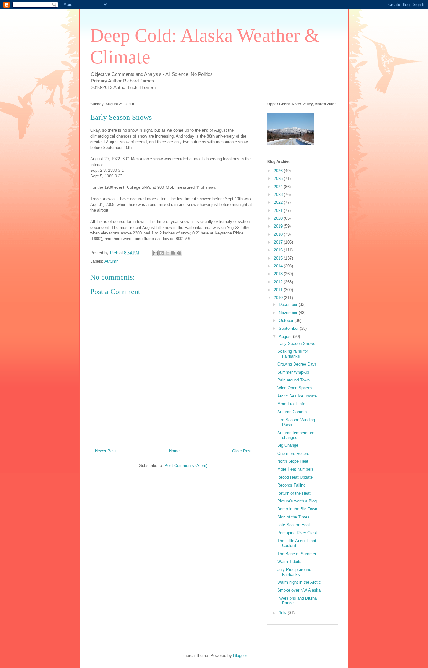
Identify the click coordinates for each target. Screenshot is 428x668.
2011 (279, 289)
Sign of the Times (293, 517)
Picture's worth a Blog (297, 501)
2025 (279, 178)
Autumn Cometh (292, 411)
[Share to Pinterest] (179, 253)
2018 (279, 234)
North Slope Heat (292, 461)
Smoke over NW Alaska (299, 590)
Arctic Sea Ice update (297, 396)
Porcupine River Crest (297, 532)
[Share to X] (167, 253)
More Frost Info (291, 404)
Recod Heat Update (295, 477)
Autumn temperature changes (295, 435)
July (283, 613)
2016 (279, 250)
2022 (279, 202)
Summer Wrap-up (293, 372)
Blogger (240, 655)
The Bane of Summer (296, 553)
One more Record (293, 453)
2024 (279, 186)
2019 (279, 226)
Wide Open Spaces (294, 388)
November (289, 312)
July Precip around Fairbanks (294, 572)
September (289, 328)
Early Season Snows (296, 343)
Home (174, 451)
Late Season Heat (293, 525)
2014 (279, 266)
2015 (279, 258)
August (286, 336)
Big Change (287, 445)
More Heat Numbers (295, 469)
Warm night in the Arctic (299, 582)
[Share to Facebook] (173, 253)
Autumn (111, 261)
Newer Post (105, 451)
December (289, 304)
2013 (279, 273)
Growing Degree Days (297, 364)
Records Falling (291, 485)
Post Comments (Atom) (185, 465)
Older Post (242, 451)
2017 (279, 242)
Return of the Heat (294, 493)
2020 (279, 218)
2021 (279, 210)
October (287, 320)
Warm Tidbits (289, 561)
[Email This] (155, 253)
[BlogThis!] (161, 253)
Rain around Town (293, 380)
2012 (279, 282)
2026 (279, 170)
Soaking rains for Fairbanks (292, 354)
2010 (279, 297)
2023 (279, 194)
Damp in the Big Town (297, 509)
